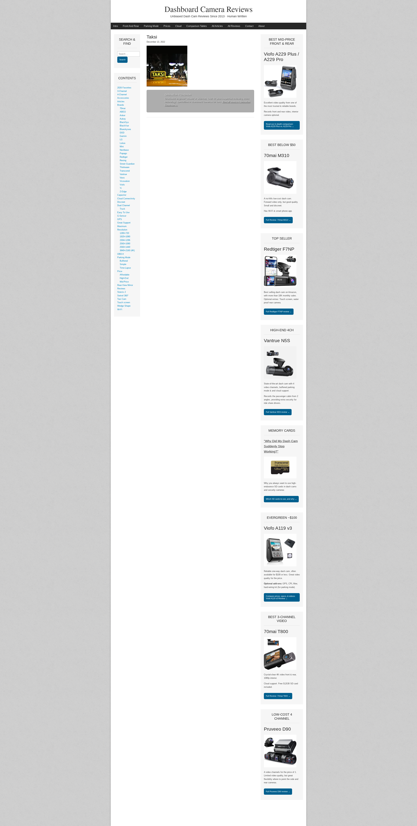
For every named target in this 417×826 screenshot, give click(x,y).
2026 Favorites (124, 88)
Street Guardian (127, 164)
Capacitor (121, 195)
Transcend (125, 171)
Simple (123, 264)
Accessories (123, 98)
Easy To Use (123, 212)
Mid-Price (124, 282)
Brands (120, 105)
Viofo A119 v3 (278, 528)
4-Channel (122, 94)
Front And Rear (131, 26)
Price (119, 271)
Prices (167, 26)
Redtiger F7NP (279, 249)
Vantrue (123, 174)
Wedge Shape (123, 306)
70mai (122, 108)
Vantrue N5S (277, 340)
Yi (121, 188)
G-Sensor (121, 216)
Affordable (124, 275)
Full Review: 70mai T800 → (278, 696)
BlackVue (124, 126)
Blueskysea (125, 129)
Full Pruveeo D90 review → (278, 791)
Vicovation (125, 181)
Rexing (123, 160)
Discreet (121, 202)
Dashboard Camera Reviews (209, 9)
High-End (124, 278)
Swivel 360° (122, 296)
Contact (249, 26)
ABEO (123, 112)
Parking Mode (151, 26)
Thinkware (124, 167)
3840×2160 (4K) (127, 250)
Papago (123, 153)
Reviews (121, 289)
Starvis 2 (121, 292)
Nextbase (124, 150)
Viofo (122, 185)
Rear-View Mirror (125, 285)
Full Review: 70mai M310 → (278, 220)
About (261, 26)
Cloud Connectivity (126, 198)
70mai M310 (276, 155)
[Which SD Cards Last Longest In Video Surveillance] (280, 478)
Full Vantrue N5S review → (278, 412)
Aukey (123, 119)
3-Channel (122, 91)
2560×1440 (125, 247)
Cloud (178, 26)
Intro (115, 26)
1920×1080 (125, 236)
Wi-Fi (119, 309)
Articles (120, 101)
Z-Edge (123, 191)
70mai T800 (276, 631)
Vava (122, 178)
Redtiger (124, 157)
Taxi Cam (121, 299)
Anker (122, 115)
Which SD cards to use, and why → (281, 499)
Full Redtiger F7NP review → (279, 312)
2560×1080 (125, 243)
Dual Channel (123, 205)
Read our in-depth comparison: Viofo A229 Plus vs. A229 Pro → (280, 125)
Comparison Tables (196, 26)
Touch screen (123, 302)
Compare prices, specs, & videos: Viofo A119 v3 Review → (280, 597)
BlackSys (124, 122)
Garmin (123, 136)
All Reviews (234, 26)
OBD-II (120, 254)
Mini (122, 146)
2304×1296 (125, 240)
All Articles (217, 26)
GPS (119, 219)
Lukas (122, 143)
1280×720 (124, 233)
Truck (122, 209)
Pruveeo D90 (277, 729)
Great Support (123, 223)
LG (121, 139)
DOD (122, 133)
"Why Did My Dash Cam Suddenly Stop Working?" (281, 446)
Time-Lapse (125, 268)
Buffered (124, 261)
